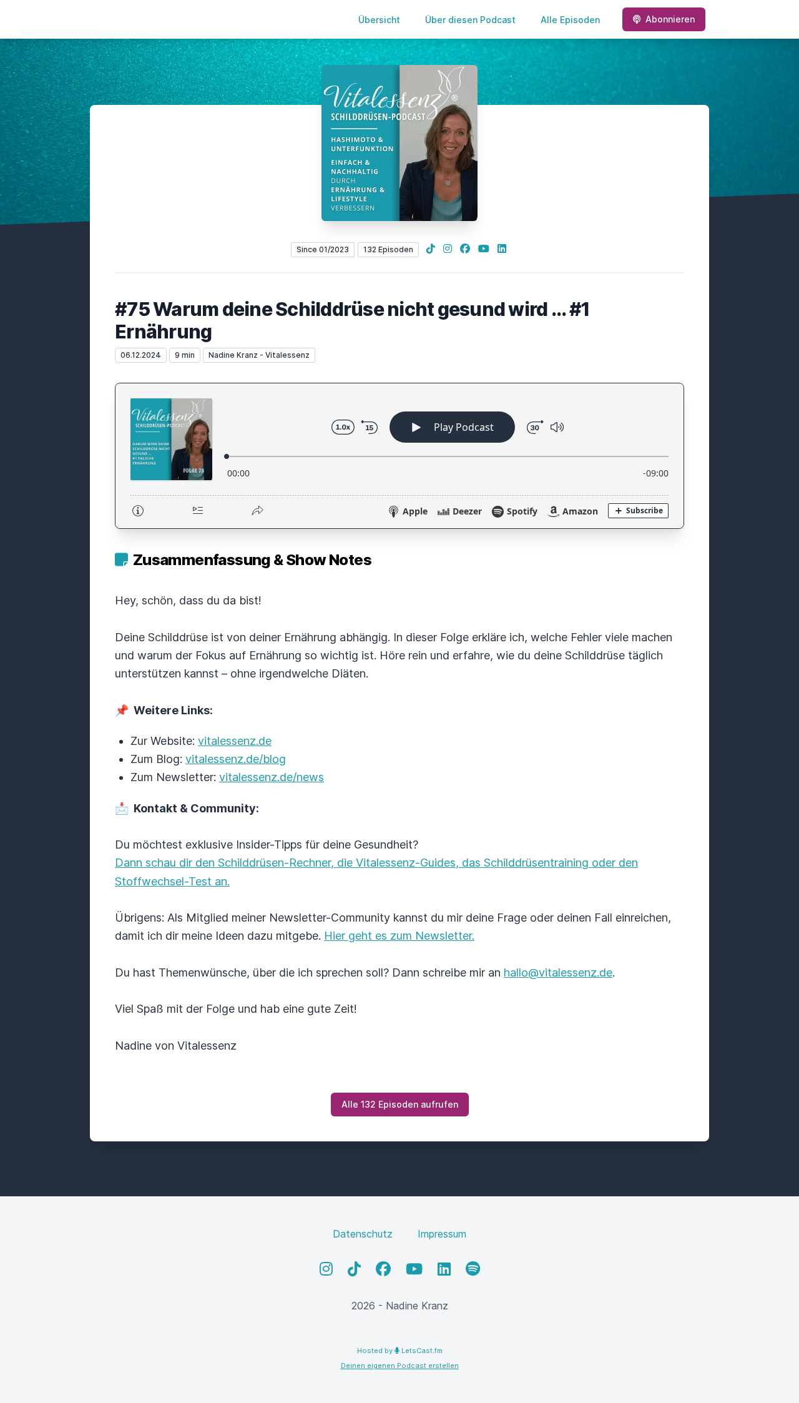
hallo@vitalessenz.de (558, 972)
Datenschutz (363, 1234)
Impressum (442, 1234)
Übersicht (379, 19)
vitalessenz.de (235, 740)
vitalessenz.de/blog (235, 758)
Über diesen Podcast (470, 19)
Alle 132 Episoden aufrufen (399, 1104)
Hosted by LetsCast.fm (400, 1350)
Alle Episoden (570, 19)
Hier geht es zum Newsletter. (399, 935)
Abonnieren (670, 19)
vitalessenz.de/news (271, 777)
